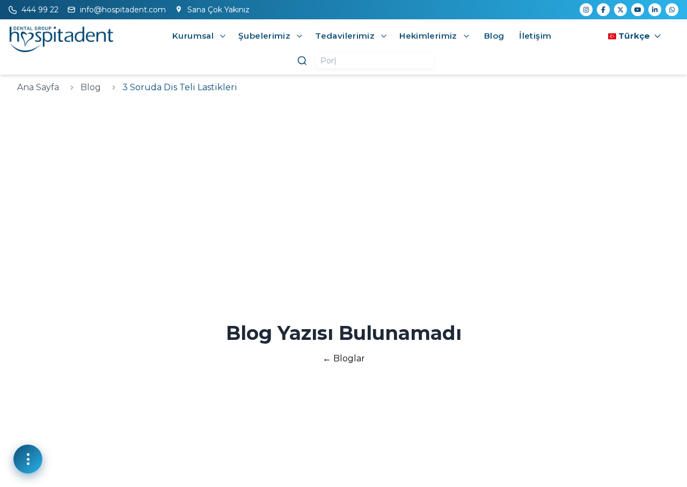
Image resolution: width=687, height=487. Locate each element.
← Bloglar (344, 358)
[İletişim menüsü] (27, 459)
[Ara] (302, 60)
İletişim (535, 36)
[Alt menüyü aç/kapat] (223, 36)
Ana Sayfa (38, 87)
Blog (494, 36)
